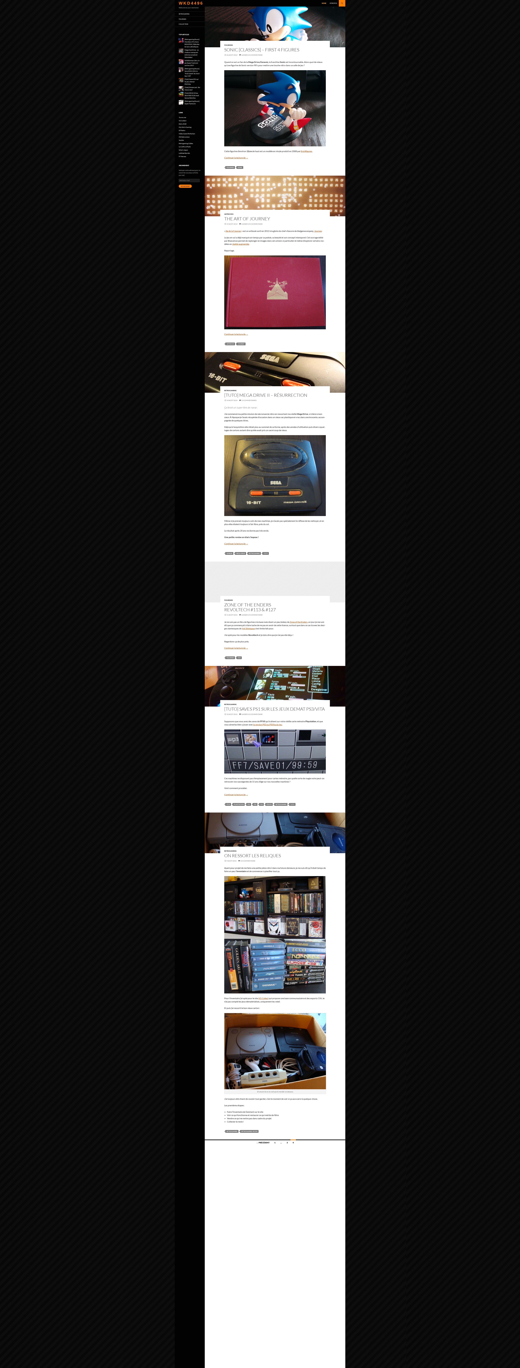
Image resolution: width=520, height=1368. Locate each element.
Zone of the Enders (298, 622)
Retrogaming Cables (186, 143)
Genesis (229, 553)
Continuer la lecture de (236, 157)
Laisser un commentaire (252, 55)
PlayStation (239, 804)
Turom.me (182, 117)
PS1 (249, 804)
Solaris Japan (183, 150)
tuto (266, 553)
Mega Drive (240, 553)
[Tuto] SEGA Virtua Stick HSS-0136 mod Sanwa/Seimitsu (192, 95)
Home (324, 3)
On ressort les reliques (252, 855)
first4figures (306, 151)
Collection (183, 24)
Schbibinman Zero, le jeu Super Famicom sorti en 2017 (192, 62)
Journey (318, 231)
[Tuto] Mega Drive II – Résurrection (265, 395)
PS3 (261, 804)
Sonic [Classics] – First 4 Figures (261, 49)
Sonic (240, 167)
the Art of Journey (247, 218)
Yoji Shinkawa (248, 628)
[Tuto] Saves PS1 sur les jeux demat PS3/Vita (274, 709)
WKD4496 (191, 3)
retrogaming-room (249, 1131)
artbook (230, 344)
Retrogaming (230, 390)
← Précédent (262, 1142)
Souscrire (185, 186)
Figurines (228, 45)
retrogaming (254, 553)
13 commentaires (248, 400)
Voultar (181, 140)
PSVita (269, 804)
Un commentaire (247, 861)
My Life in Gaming (185, 127)
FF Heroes (182, 156)
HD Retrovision (184, 137)
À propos (333, 3)
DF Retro (182, 130)
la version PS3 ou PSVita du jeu (267, 724)
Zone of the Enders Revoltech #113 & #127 (250, 607)
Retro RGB (182, 124)
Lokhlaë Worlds (184, 153)
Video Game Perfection (187, 134)
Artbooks (228, 214)
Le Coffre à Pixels (185, 147)
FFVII (228, 804)
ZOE (239, 658)
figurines (230, 167)
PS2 (255, 804)
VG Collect (263, 998)
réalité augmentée (240, 244)
